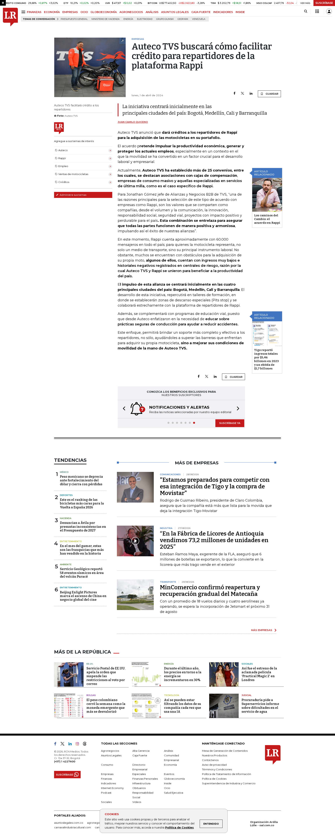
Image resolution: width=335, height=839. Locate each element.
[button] (123, 409)
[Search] (305, 11)
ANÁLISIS (152, 12)
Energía (128, 19)
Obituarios (139, 788)
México (64, 472)
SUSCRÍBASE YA (229, 423)
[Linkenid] (71, 744)
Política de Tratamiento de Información (226, 774)
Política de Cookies (179, 827)
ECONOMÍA (52, 12)
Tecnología (171, 695)
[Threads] (86, 744)
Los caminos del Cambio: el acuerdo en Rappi (267, 219)
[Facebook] (234, 93)
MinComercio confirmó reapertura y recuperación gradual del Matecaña (210, 590)
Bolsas (91, 695)
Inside (167, 783)
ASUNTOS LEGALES (175, 12)
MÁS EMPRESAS (261, 630)
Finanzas (106, 778)
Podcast (106, 792)
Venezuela (198, 19)
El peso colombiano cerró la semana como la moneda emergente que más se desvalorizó (105, 705)
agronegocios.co (98, 822)
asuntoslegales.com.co (68, 822)
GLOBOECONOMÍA (104, 12)
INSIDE (240, 12)
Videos (136, 801)
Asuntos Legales (111, 755)
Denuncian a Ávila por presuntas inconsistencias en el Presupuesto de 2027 (83, 526)
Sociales (247, 663)
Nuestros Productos (214, 755)
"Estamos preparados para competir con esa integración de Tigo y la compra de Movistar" (215, 486)
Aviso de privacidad (214, 764)
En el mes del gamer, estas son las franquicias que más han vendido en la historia (82, 549)
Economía (170, 764)
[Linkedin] (251, 93)
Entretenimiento (71, 541)
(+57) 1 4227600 (64, 761)
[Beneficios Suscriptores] (317, 11)
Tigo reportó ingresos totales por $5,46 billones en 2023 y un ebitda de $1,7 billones (266, 359)
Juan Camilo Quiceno (133, 121)
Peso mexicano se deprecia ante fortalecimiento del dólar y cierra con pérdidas (81, 480)
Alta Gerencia (140, 750)
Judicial (246, 695)
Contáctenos (210, 760)
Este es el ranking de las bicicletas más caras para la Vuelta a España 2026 (82, 503)
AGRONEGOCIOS (131, 12)
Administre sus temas (72, 194)
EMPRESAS (70, 12)
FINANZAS (34, 12)
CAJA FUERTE (201, 12)
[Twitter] (242, 93)
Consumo (107, 764)
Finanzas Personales (145, 778)
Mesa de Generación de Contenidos (225, 750)
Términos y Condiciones (217, 769)
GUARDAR (271, 93)
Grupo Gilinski (165, 19)
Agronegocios (110, 750)
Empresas (107, 774)
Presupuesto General (74, 19)
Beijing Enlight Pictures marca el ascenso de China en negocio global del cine (83, 596)
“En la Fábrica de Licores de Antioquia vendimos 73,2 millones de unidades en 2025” (214, 540)
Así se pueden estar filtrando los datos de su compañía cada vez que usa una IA (182, 705)
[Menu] (24, 12)
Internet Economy (112, 788)
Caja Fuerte (139, 755)
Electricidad (144, 19)
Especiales (139, 774)
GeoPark (183, 19)
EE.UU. (89, 663)
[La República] (10, 17)
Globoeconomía (174, 778)
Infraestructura (141, 783)
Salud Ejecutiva (173, 792)
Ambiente (66, 564)
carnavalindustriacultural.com (72, 827)
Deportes (66, 495)
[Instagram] (79, 744)
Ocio (167, 788)
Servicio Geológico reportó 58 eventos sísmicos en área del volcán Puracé (82, 572)
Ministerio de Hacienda (106, 19)
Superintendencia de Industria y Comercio (229, 783)
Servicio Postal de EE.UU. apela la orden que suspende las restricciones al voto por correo (105, 676)
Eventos (169, 774)
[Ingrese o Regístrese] (329, 11)
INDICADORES (223, 12)
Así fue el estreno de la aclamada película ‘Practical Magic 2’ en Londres (259, 674)
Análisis (168, 750)
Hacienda (65, 518)
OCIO (84, 12)
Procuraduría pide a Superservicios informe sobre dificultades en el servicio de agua (260, 705)
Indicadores (108, 783)
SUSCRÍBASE (324, 3)
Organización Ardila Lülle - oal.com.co (264, 823)
